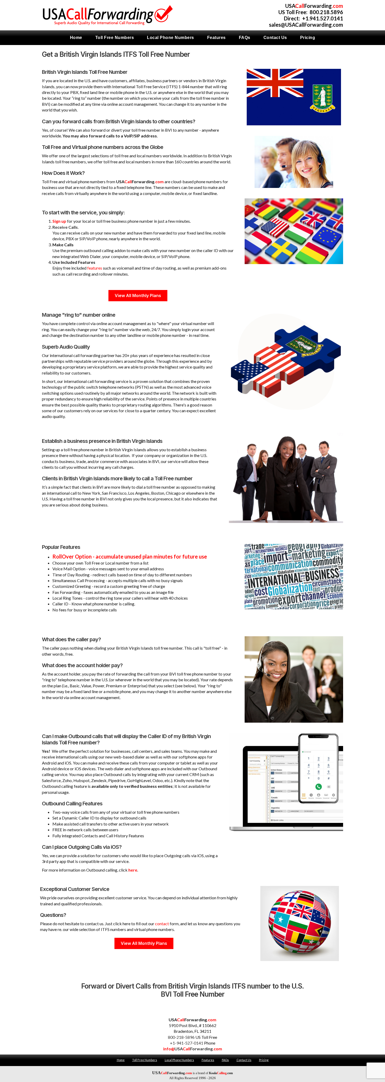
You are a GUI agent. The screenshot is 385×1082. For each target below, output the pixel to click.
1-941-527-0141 (188, 1042)
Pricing (263, 1060)
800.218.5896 (326, 12)
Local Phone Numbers (179, 1060)
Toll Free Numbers (144, 1060)
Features (208, 1060)
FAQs (225, 1060)
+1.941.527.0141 (322, 18)
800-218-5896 (181, 1037)
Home (121, 1060)
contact (162, 923)
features (94, 267)
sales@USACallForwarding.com (306, 24)
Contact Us (243, 1060)
